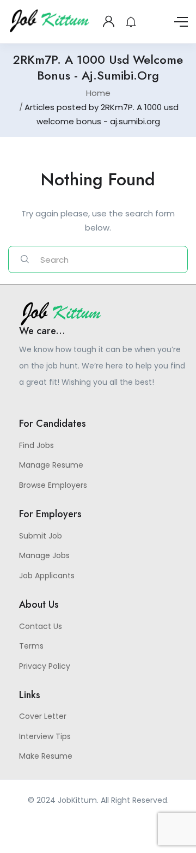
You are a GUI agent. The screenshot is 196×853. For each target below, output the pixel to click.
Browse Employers (53, 485)
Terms (31, 645)
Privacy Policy (44, 666)
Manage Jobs (44, 555)
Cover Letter (42, 716)
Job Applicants (47, 575)
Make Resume (45, 756)
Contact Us (40, 626)
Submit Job (40, 535)
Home (98, 93)
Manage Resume (51, 464)
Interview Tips (45, 736)
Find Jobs (36, 445)
